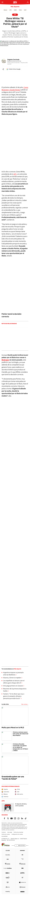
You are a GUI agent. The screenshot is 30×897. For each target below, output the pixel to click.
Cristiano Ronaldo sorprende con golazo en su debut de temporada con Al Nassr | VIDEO (20, 747)
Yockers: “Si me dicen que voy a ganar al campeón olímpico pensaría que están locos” (13, 696)
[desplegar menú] (2, 2)
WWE (15, 10)
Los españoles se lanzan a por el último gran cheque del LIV (13, 681)
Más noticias (24, 704)
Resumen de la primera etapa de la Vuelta (14, 690)
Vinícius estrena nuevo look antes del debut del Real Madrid (20, 733)
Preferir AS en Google (14, 69)
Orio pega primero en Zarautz (13, 686)
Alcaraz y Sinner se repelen (12, 678)
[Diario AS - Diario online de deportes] (15, 2)
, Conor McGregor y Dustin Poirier (15, 88)
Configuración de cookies (17, 834)
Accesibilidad (4, 836)
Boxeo (5, 10)
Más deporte (15, 7)
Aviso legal (9, 832)
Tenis (20, 10)
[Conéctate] (28, 2)
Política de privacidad (18, 832)
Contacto (4, 832)
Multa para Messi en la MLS (13, 727)
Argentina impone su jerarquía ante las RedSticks (13, 673)
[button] (3, 69)
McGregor (5, 360)
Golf (25, 10)
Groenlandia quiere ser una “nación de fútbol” (13, 777)
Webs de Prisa (21, 845)
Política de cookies (6, 834)
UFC (11, 10)
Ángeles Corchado (13, 60)
